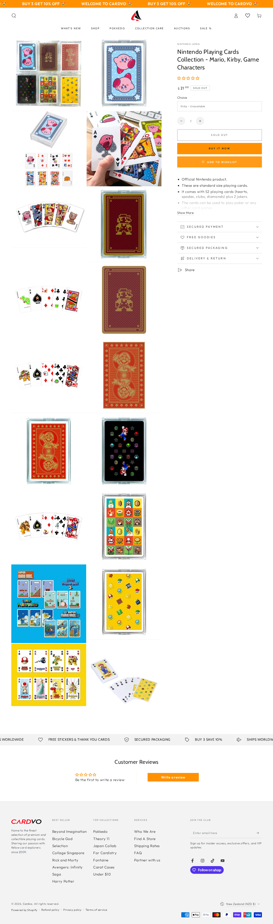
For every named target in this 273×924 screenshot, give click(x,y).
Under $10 (102, 874)
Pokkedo (100, 831)
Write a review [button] (173, 777)
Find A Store (145, 838)
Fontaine (101, 860)
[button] (14, 16)
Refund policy (50, 909)
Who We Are (144, 831)
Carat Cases (104, 867)
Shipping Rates (147, 845)
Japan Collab (104, 845)
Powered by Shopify (24, 910)
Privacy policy (72, 909)
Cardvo (27, 903)
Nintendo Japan (188, 44)
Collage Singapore (68, 853)
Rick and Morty (65, 860)
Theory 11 (101, 838)
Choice (182, 97)
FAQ (138, 853)
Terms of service (96, 909)
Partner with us (147, 860)
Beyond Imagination (69, 831)
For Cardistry (105, 853)
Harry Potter (63, 881)
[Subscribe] (259, 833)
